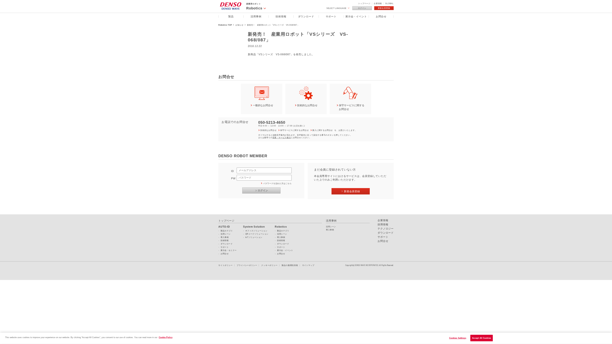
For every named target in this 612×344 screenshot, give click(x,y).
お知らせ (239, 25)
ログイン (362, 8)
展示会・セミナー (229, 250)
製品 (231, 16)
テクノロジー (386, 228)
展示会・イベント (356, 16)
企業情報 (378, 3)
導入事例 (225, 237)
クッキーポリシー (269, 265)
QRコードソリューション (256, 234)
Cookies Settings (457, 338)
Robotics (281, 227)
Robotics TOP (225, 25)
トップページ (364, 3)
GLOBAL (389, 3)
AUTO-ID (224, 227)
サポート (331, 16)
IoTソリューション (253, 237)
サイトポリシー (225, 265)
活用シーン (226, 234)
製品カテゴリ (227, 231)
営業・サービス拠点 (282, 137)
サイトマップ (308, 265)
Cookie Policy (165, 337)
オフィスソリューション (256, 231)
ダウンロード (306, 16)
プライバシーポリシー (247, 265)
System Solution (254, 227)
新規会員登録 (384, 8)
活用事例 (256, 16)
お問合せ (381, 16)
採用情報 (383, 224)
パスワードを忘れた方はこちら (277, 183)
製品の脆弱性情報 (290, 265)
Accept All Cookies (481, 338)
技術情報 (281, 16)
